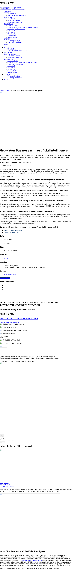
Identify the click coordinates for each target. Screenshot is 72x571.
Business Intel (12, 35)
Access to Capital (13, 25)
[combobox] (8, 440)
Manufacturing (12, 34)
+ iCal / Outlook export (12, 232)
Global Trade (11, 30)
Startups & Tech (12, 37)
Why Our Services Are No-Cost (17, 15)
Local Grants (11, 32)
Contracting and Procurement (16, 29)
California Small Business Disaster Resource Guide (23, 27)
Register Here (8, 258)
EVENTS (7, 39)
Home (2, 91)
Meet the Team (12, 13)
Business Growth (10, 274)
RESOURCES (8, 24)
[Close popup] (2, 435)
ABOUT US (7, 12)
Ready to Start (8, 17)
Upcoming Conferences (15, 42)
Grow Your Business (10, 19)
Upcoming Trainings (14, 41)
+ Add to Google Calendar (13, 230)
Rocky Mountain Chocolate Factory (31, 560)
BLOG (6, 44)
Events (7, 91)
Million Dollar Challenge (15, 22)
